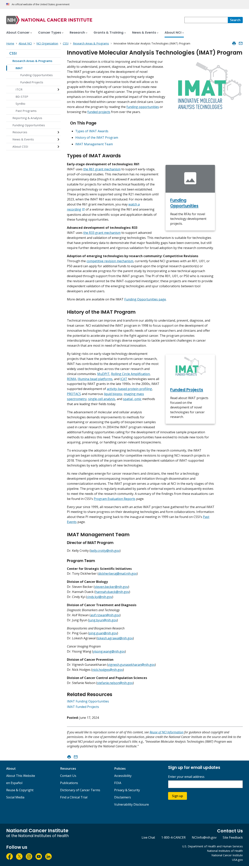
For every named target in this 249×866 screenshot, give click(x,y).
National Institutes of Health (225, 851)
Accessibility (123, 776)
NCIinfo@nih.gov (204, 837)
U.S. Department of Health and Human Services (212, 846)
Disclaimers (122, 797)
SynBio (20, 103)
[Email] (240, 43)
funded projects (98, 112)
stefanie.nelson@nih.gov (115, 683)
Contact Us (68, 776)
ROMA (71, 379)
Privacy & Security (127, 790)
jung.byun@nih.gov (103, 620)
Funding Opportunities (36, 75)
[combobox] (206, 20)
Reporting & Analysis (27, 118)
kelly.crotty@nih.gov (105, 550)
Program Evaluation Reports (114, 499)
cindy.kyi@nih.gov (99, 597)
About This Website (20, 776)
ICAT (123, 379)
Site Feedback (233, 837)
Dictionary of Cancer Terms (80, 790)
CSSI (13, 53)
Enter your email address (186, 777)
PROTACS (74, 394)
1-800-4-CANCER (173, 837)
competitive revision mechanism (110, 261)
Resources (19, 132)
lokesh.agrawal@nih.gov (115, 638)
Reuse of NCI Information (166, 732)
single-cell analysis (101, 399)
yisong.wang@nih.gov (109, 651)
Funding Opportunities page (145, 299)
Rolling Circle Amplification (130, 374)
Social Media (15, 797)
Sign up (177, 796)
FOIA (117, 783)
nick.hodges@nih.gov (107, 670)
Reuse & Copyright (19, 790)
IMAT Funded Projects (83, 707)
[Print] (234, 43)
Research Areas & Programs (32, 61)
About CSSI (20, 146)
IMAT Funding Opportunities (88, 701)
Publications (69, 783)
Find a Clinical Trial (73, 797)
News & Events (23, 139)
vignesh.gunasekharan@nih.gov (131, 664)
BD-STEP (22, 96)
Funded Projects (31, 82)
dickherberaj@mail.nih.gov (117, 573)
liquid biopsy (113, 394)
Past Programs (26, 111)
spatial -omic (132, 399)
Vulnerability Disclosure (131, 804)
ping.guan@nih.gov (103, 633)
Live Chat (148, 837)
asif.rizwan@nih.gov (105, 615)
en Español (14, 783)
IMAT (19, 68)
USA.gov (237, 860)
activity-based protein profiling (129, 389)
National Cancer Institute (227, 855)
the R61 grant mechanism (102, 169)
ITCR (19, 89)
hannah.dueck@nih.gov (112, 592)
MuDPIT (103, 374)
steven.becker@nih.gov (111, 587)
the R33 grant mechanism (102, 233)
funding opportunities (142, 107)
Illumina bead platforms (95, 379)
